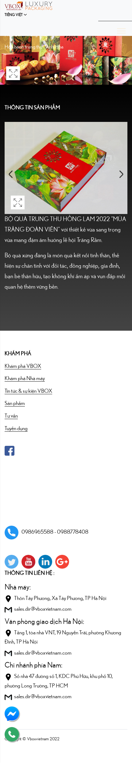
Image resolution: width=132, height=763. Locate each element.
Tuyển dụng (16, 428)
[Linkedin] (45, 561)
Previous (11, 174)
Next (121, 174)
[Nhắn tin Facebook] (12, 713)
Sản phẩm (15, 403)
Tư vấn (11, 416)
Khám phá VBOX (23, 366)
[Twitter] (11, 561)
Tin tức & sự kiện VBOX (28, 391)
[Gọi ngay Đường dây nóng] (12, 734)
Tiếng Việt (14, 15)
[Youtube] (28, 561)
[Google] (62, 561)
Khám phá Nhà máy (25, 378)
